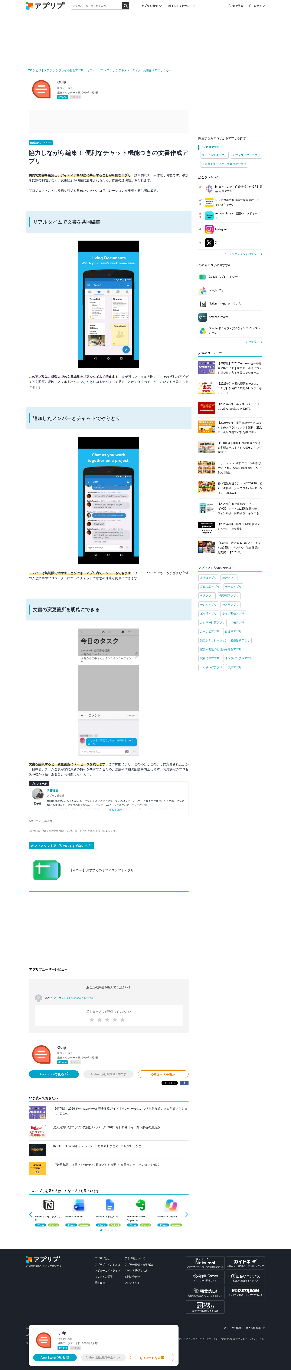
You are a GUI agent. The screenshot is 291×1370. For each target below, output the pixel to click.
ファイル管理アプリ (71, 70)
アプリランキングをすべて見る (240, 254)
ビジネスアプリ (45, 70)
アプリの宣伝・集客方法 (139, 1264)
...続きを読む (114, 810)
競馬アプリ (235, 667)
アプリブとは (102, 1258)
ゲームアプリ (233, 586)
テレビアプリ (208, 604)
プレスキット (132, 1282)
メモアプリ (237, 622)
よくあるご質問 (103, 1276)
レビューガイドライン (107, 1270)
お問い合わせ (132, 1276)
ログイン (259, 5)
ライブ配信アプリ (233, 613)
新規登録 (237, 5)
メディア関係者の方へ (137, 1270)
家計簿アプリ (208, 577)
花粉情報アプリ (209, 658)
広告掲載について (135, 1258)
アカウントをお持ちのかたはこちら (73, 998)
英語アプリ (207, 595)
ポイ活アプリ (208, 613)
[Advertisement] (109, 930)
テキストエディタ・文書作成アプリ (140, 70)
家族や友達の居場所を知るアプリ (221, 649)
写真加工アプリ (209, 586)
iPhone (62, 97)
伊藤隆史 (53, 790)
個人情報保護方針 (255, 1328)
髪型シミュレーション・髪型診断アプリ (225, 640)
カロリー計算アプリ (212, 622)
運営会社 (100, 1282)
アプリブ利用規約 (233, 1328)
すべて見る (252, 341)
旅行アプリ (229, 577)
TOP (29, 70)
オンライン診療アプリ (239, 658)
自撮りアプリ (233, 631)
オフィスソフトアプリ (101, 70)
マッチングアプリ (211, 667)
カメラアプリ (230, 604)
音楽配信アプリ (229, 595)
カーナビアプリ (209, 631)
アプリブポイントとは (107, 1264)
